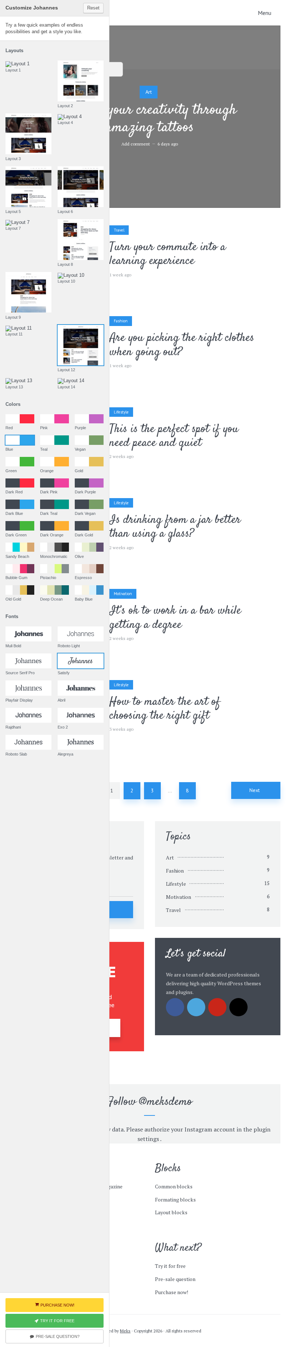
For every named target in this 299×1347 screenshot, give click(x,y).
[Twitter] (196, 1007)
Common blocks (174, 1186)
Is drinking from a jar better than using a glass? (175, 527)
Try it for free (170, 1265)
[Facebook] (175, 1007)
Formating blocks (175, 1199)
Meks (125, 1331)
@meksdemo (165, 1102)
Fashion (121, 320)
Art (148, 92)
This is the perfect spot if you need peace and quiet (173, 436)
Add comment (135, 144)
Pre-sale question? (57, 1336)
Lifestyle (121, 412)
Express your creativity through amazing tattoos (149, 119)
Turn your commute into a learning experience (167, 254)
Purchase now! (171, 1292)
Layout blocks (171, 1212)
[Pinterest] (217, 1007)
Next (254, 790)
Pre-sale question (175, 1279)
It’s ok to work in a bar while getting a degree (175, 618)
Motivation (123, 593)
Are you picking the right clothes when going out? (181, 345)
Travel (119, 230)
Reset (93, 8)
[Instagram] (238, 1007)
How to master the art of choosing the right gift (164, 709)
